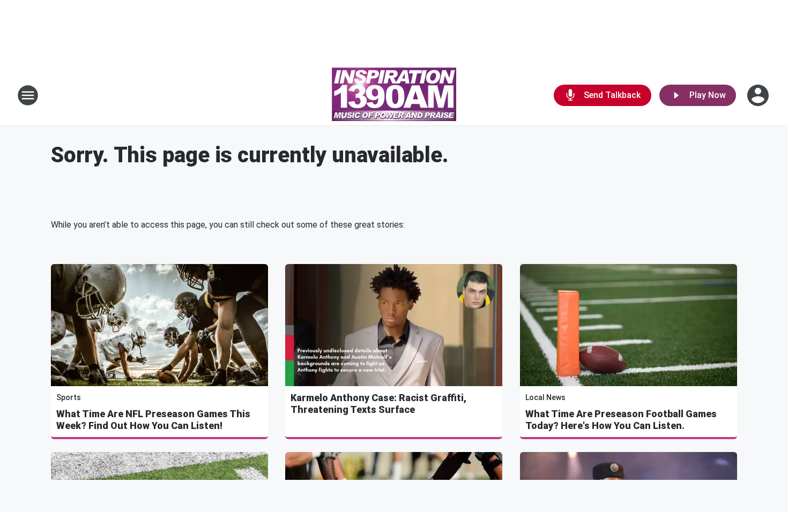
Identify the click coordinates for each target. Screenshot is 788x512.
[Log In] (759, 95)
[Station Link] (394, 95)
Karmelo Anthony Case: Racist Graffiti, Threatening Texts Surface (378, 403)
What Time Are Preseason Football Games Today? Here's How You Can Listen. (621, 419)
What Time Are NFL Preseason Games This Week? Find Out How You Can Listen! (153, 419)
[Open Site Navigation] (28, 95)
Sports (68, 397)
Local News (545, 397)
